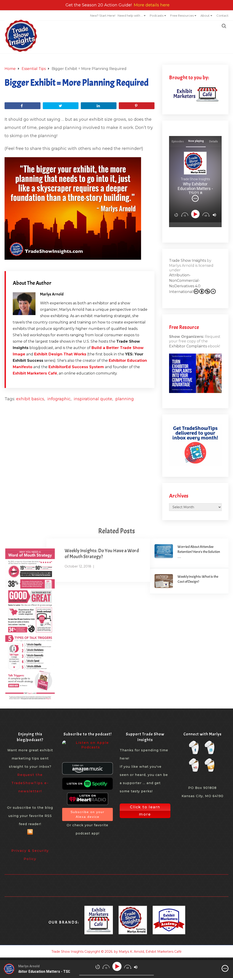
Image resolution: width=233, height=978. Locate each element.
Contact (222, 15)
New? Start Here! (102, 15)
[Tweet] (61, 105)
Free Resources (182, 15)
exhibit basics (30, 398)
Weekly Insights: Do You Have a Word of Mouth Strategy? (102, 553)
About (205, 15)
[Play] (196, 214)
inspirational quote (93, 398)
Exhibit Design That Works (60, 354)
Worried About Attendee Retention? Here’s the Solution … (198, 551)
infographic (59, 398)
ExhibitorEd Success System (76, 367)
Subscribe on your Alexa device (87, 814)
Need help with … (130, 15)
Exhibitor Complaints (188, 346)
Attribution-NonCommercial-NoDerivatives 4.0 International (184, 283)
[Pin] (136, 105)
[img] (195, 198)
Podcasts (156, 15)
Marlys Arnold (51, 294)
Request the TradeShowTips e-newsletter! (30, 783)
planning (124, 398)
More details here (152, 5)
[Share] (22, 105)
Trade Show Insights (187, 260)
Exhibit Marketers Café (35, 373)
